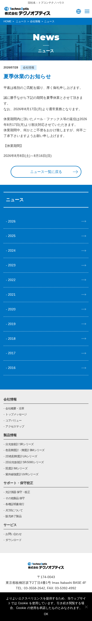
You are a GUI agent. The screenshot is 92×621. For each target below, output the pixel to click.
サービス (10, 525)
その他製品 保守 (15, 498)
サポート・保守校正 (18, 483)
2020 (12, 309)
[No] (86, 606)
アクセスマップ (14, 426)
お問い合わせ (13, 534)
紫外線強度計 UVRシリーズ (21, 474)
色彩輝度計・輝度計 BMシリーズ (24, 450)
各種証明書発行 (14, 504)
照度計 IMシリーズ (16, 468)
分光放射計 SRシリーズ (19, 444)
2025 (12, 236)
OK (46, 614)
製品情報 (10, 435)
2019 (12, 324)
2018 (12, 338)
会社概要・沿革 (14, 408)
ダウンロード (13, 540)
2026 (12, 221)
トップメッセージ (16, 414)
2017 (12, 353)
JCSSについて (14, 510)
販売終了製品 (13, 516)
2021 (12, 294)
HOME (7, 21)
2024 (12, 250)
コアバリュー (13, 420)
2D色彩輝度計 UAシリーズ (21, 456)
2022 (12, 280)
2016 (12, 368)
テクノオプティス (27, 10)
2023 (12, 265)
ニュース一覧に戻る (46, 172)
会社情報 (10, 399)
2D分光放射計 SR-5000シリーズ (24, 462)
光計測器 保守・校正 (17, 492)
